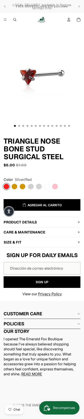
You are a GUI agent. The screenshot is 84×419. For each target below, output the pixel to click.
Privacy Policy (50, 294)
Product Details (20, 222)
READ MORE (31, 374)
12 (61, 126)
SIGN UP (42, 282)
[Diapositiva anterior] (5, 6)
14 (69, 126)
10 (52, 126)
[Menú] (5, 19)
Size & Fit (13, 242)
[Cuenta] (69, 20)
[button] (9, 211)
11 (57, 126)
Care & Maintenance (24, 232)
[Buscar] (15, 20)
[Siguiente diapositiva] (79, 6)
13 (65, 126)
